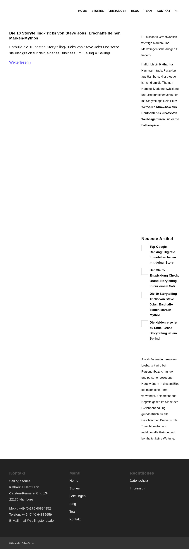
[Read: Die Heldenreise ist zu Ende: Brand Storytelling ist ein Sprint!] (144, 323)
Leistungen (77, 496)
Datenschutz (139, 480)
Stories (74, 488)
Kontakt (75, 519)
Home (73, 480)
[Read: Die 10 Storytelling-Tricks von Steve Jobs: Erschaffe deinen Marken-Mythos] (144, 295)
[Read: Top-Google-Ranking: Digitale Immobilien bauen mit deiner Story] (144, 248)
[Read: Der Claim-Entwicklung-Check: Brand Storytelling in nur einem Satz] (144, 271)
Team (73, 511)
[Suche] (176, 11)
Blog (72, 504)
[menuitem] (82, 11)
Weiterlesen (19, 62)
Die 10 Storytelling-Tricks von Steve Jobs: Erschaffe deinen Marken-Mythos (164, 304)
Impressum (138, 488)
